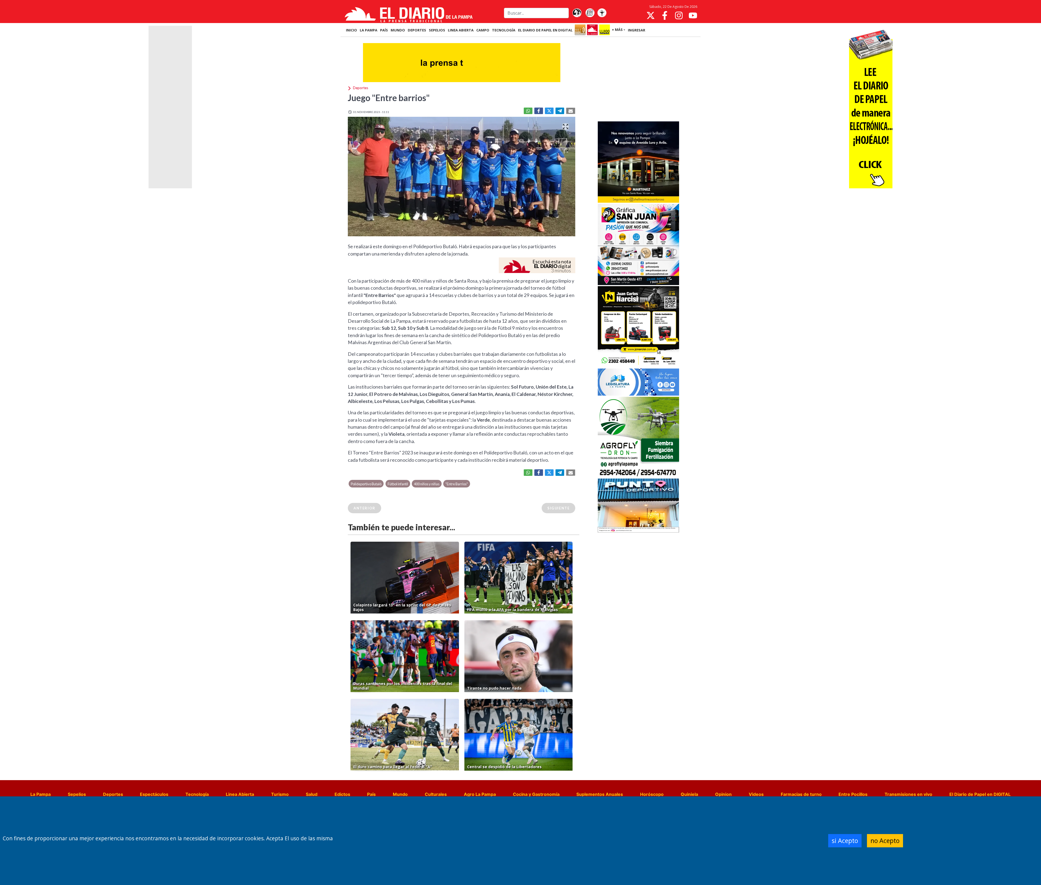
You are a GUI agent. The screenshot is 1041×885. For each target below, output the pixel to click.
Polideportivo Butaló (366, 484)
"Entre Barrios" (456, 484)
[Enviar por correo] (570, 111)
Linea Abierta (240, 794)
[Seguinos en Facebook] (664, 15)
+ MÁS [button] (617, 29)
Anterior (364, 508)
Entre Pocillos (853, 794)
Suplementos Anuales (599, 794)
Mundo (400, 794)
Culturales (436, 794)
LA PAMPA (368, 30)
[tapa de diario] (590, 13)
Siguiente (558, 508)
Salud (311, 794)
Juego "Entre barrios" (389, 97)
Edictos (342, 794)
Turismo (280, 794)
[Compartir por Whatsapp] (528, 111)
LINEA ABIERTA (461, 30)
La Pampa (40, 794)
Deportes (113, 794)
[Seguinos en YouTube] (693, 15)
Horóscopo (652, 794)
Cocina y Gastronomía (536, 794)
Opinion (723, 794)
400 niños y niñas (426, 484)
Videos (756, 794)
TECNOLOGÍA (503, 30)
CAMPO (482, 30)
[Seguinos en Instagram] (678, 15)
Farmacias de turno (801, 794)
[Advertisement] (638, 79)
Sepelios (77, 794)
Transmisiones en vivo (908, 794)
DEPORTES (417, 30)
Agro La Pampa (480, 794)
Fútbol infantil (398, 484)
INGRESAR (636, 30)
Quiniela (689, 794)
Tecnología (197, 794)
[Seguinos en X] (650, 15)
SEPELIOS (437, 30)
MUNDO (398, 30)
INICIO (351, 30)
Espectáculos (154, 794)
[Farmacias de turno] (602, 13)
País (371, 794)
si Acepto (845, 840)
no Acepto (884, 840)
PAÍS (384, 30)
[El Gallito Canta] (577, 13)
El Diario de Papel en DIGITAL (545, 30)
